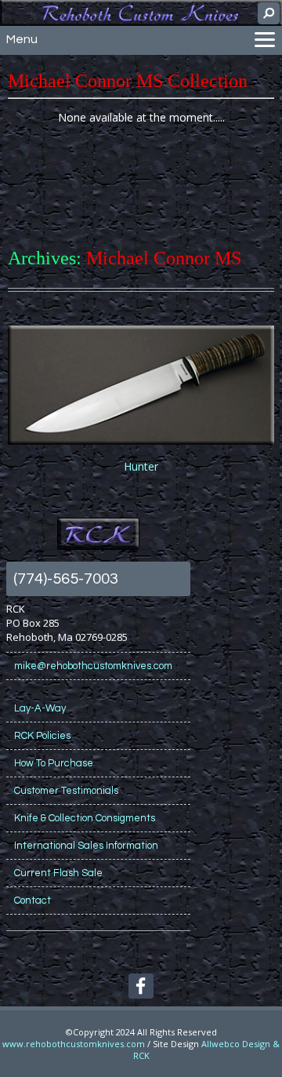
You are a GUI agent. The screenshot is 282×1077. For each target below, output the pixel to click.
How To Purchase (53, 763)
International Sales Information (86, 845)
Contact (32, 900)
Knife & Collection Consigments (84, 818)
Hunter (141, 466)
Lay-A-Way (40, 708)
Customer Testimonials (66, 790)
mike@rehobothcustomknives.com (93, 665)
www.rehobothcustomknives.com (73, 1044)
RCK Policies (42, 735)
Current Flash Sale (58, 873)
